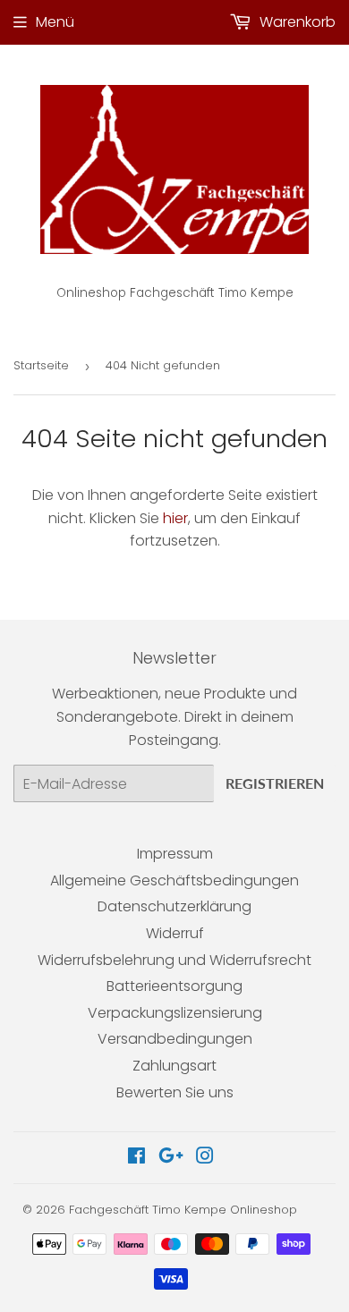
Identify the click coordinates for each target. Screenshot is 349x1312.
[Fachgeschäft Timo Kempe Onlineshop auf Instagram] (205, 1157)
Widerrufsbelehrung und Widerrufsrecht (174, 960)
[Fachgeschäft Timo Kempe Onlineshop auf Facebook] (136, 1157)
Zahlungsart (174, 1065)
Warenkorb (296, 22)
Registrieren (275, 783)
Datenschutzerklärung (174, 906)
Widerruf (175, 933)
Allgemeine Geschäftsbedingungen (174, 880)
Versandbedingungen (175, 1038)
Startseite (41, 365)
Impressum (175, 853)
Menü (55, 22)
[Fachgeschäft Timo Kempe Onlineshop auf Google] (170, 1157)
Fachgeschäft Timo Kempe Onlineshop (183, 1209)
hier (175, 518)
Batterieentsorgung (174, 986)
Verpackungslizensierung (175, 1013)
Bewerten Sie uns (175, 1092)
